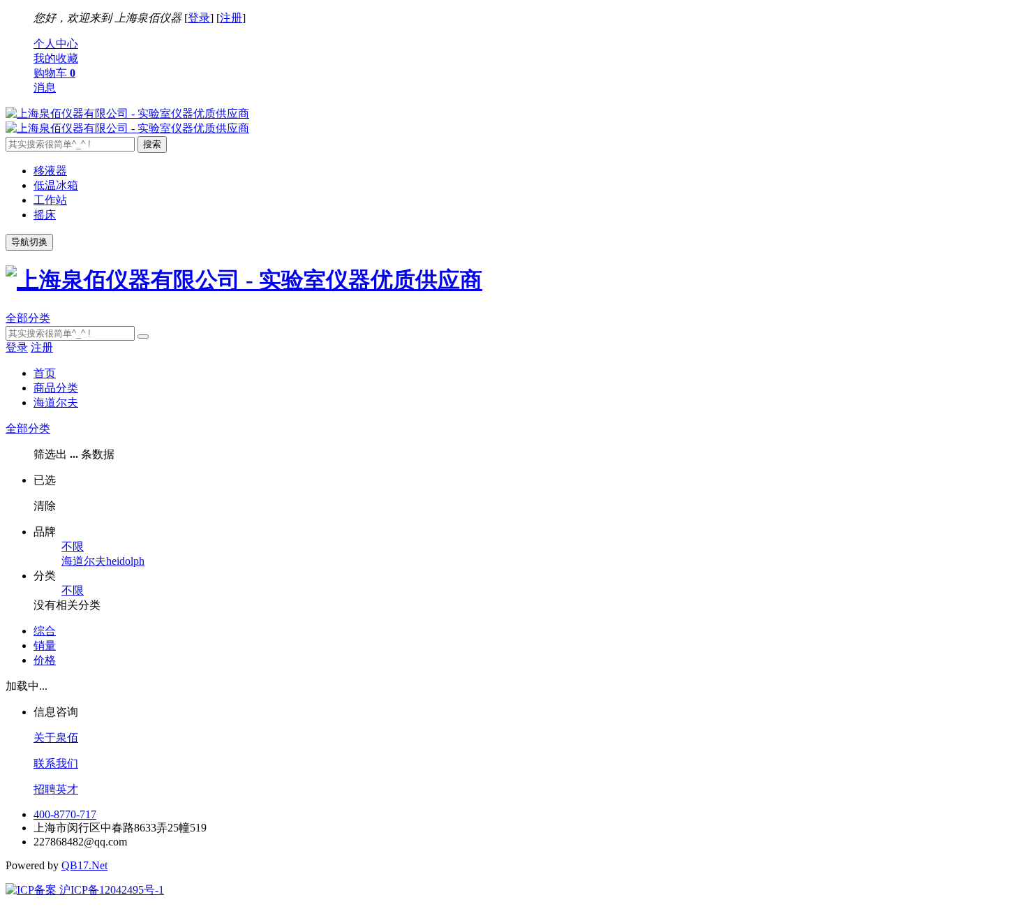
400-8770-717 (65, 814)
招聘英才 (56, 789)
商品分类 (56, 388)
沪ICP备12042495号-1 (110, 890)
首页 (45, 373)
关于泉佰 (56, 738)
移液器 (50, 171)
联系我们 (56, 763)
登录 (199, 18)
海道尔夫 (56, 402)
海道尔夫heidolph (102, 561)
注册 (231, 18)
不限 (72, 546)
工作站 (50, 200)
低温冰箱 (56, 185)
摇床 (45, 215)
